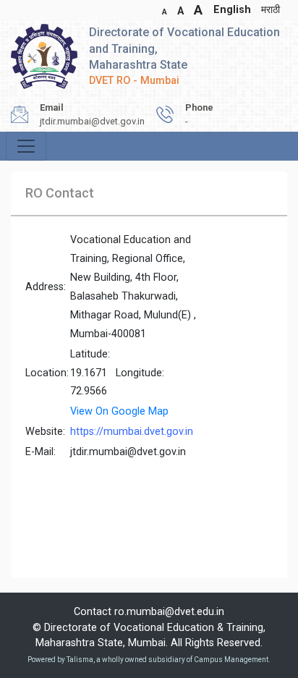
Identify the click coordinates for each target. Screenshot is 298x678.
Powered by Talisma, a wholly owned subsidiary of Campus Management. (149, 660)
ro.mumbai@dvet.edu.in (169, 612)
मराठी (270, 10)
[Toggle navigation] (26, 146)
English (232, 10)
